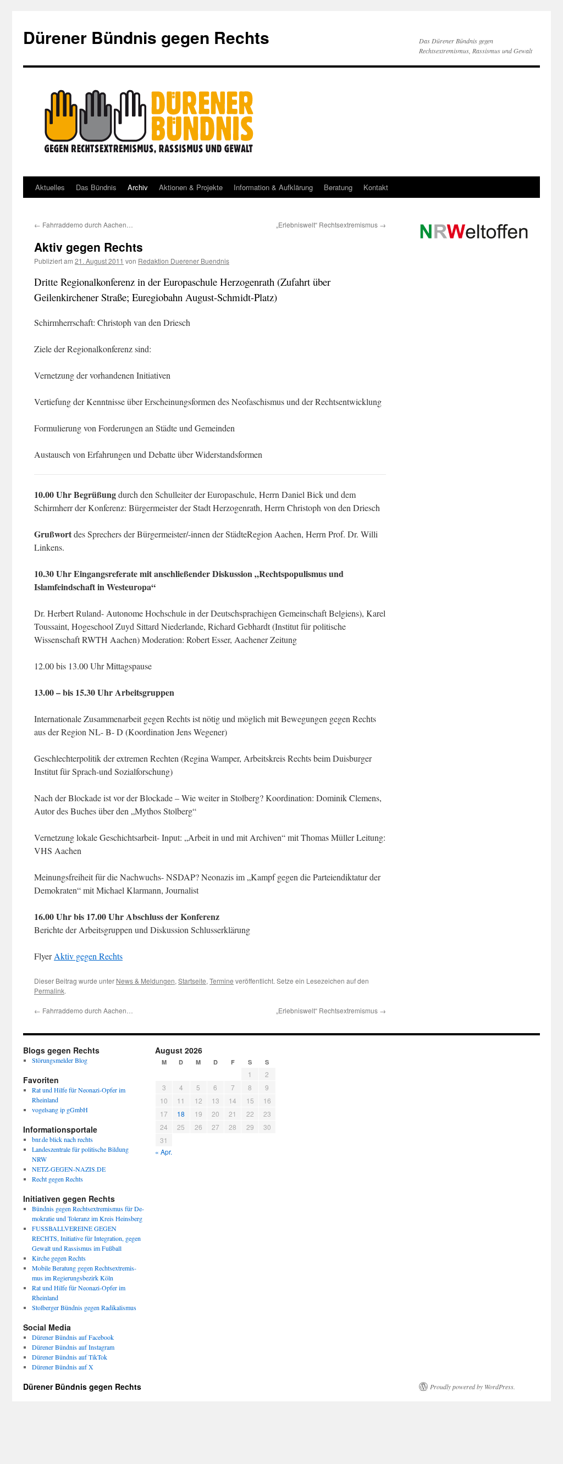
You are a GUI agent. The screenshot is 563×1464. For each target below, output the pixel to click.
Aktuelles (50, 187)
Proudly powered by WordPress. (472, 1386)
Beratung (338, 187)
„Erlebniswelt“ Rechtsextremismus (331, 224)
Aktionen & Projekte (191, 187)
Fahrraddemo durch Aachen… (83, 224)
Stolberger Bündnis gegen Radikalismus (84, 1307)
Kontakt (375, 187)
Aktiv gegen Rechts (88, 956)
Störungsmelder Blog (59, 1060)
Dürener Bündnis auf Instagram (73, 1347)
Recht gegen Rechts (57, 1178)
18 (181, 1113)
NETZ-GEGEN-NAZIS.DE (69, 1168)
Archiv (138, 187)
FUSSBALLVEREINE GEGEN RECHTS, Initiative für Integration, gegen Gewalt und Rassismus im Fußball (86, 1238)
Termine (221, 980)
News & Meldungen (145, 980)
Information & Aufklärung (273, 187)
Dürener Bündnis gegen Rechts (146, 37)
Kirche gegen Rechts (59, 1258)
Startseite (192, 980)
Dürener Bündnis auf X (62, 1366)
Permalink (49, 990)
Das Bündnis (96, 187)
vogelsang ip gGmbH (60, 1109)
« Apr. (163, 1151)
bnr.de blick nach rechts (62, 1139)
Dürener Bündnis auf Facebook (73, 1337)
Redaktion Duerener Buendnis (183, 260)
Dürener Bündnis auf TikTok (69, 1356)
